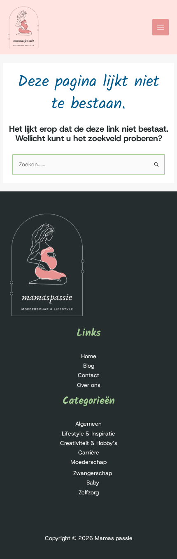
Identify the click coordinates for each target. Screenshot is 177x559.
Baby (92, 482)
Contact (88, 375)
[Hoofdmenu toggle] (160, 27)
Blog (88, 365)
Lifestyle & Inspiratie (88, 433)
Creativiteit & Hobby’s (88, 443)
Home (88, 356)
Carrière (88, 452)
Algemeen (88, 423)
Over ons (88, 385)
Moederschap (88, 462)
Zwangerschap (92, 473)
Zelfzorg (89, 492)
